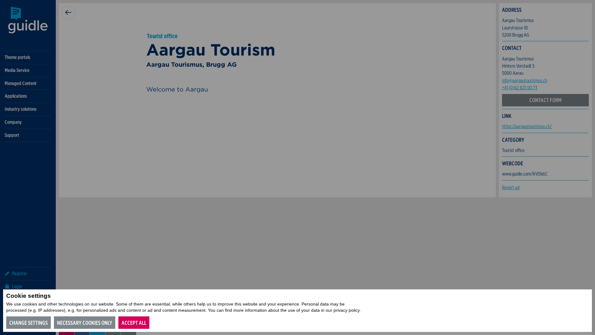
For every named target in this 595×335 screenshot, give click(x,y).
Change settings (28, 322)
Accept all (133, 322)
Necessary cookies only (84, 322)
